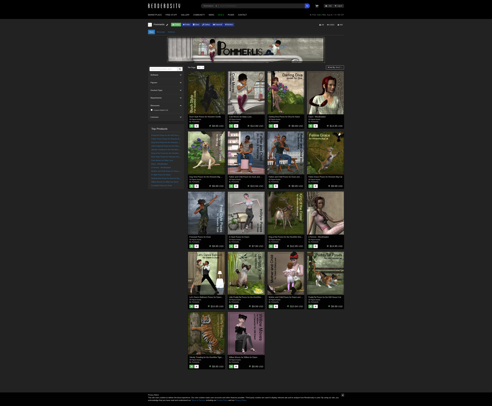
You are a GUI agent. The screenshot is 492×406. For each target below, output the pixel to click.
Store (196, 25)
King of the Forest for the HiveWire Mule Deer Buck (172, 153)
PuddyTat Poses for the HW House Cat (167, 135)
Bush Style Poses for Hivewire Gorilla (166, 157)
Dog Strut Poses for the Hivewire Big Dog (168, 142)
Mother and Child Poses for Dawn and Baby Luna (171, 171)
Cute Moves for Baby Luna (162, 160)
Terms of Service (198, 400)
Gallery (185, 14)
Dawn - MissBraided (159, 164)
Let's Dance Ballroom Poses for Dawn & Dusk (208, 297)
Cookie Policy (222, 400)
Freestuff (218, 25)
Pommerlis (195, 122)
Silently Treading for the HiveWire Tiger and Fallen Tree (173, 150)
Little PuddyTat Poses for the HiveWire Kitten (169, 146)
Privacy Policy (240, 400)
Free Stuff (171, 14)
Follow (177, 25)
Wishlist (229, 25)
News (211, 14)
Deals (221, 14)
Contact (242, 14)
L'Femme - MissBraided (161, 167)
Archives (171, 32)
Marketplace (155, 14)
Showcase (161, 32)
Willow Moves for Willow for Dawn (164, 182)
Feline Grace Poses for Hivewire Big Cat (167, 139)
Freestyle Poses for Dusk (161, 185)
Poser (231, 14)
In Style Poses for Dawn (161, 175)
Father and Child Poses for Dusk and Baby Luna (249, 177)
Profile (187, 25)
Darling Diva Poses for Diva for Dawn (166, 178)
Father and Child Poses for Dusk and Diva (286, 177)
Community (199, 14)
